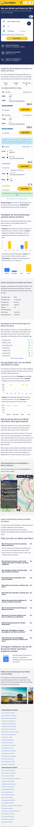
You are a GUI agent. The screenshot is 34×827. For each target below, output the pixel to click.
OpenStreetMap (25, 512)
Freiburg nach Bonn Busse (8, 782)
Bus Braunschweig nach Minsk (9, 720)
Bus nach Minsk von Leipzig (8, 747)
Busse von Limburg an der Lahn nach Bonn (12, 807)
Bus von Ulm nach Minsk (8, 760)
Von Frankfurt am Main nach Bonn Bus (11, 780)
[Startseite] (9, 2)
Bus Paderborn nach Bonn (8, 815)
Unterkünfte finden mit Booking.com (13, 34)
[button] (18, 510)
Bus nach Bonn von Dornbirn (9, 774)
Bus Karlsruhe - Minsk (7, 738)
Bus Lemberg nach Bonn (8, 804)
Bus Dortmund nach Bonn (8, 777)
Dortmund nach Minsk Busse (9, 725)
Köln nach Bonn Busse (7, 799)
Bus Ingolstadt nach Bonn (8, 791)
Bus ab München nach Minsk (9, 752)
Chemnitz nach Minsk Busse (8, 722)
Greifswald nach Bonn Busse (8, 785)
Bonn (29, 478)
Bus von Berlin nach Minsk (8, 714)
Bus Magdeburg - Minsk (7, 749)
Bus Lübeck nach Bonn (7, 810)
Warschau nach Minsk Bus (8, 766)
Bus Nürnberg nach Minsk (8, 755)
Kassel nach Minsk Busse (8, 741)
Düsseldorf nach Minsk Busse (9, 728)
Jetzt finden (25, 109)
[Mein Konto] (20, 2)
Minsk (21, 478)
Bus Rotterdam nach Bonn (8, 820)
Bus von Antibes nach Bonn (8, 772)
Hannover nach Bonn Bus (8, 788)
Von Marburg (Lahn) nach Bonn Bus (10, 812)
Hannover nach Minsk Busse (9, 736)
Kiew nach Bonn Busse (7, 793)
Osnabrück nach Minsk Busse (9, 757)
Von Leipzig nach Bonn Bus (8, 801)
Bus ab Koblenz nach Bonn (8, 796)
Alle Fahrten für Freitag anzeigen (17, 198)
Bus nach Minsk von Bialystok (9, 717)
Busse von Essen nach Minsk (9, 730)
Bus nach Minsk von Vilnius (8, 763)
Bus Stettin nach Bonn (7, 823)
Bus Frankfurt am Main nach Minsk (10, 733)
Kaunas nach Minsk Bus (7, 744)
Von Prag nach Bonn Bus (8, 818)
